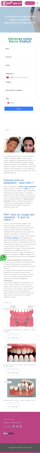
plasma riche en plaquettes (27, 186)
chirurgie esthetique (12, 238)
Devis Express (30, 3)
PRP (26, 188)
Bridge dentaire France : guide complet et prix (19, 400)
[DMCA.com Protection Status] (8, 434)
